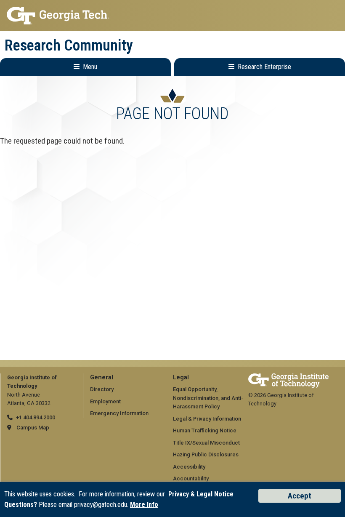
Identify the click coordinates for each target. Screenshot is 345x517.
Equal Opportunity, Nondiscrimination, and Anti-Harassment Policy (208, 398)
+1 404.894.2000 (35, 417)
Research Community (69, 45)
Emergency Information (119, 413)
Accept (299, 496)
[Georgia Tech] (288, 377)
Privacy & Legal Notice (201, 494)
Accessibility (189, 467)
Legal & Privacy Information (207, 419)
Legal (181, 377)
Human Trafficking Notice (204, 430)
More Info (144, 505)
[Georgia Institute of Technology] (172, 15)
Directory (102, 389)
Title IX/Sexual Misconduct (206, 443)
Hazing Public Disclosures (206, 454)
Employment (105, 401)
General (101, 377)
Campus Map (32, 427)
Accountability (191, 478)
